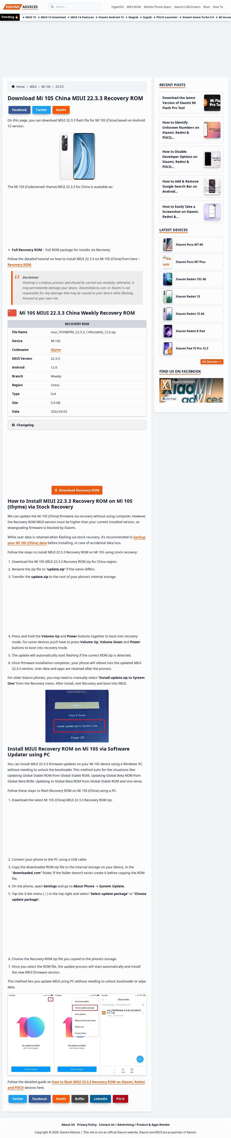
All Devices (210, 362)
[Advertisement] (115, 48)
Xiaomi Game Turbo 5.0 (198, 17)
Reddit (61, 1099)
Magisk (133, 17)
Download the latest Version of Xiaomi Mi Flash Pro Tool (179, 103)
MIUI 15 (30, 17)
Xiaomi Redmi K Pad (190, 331)
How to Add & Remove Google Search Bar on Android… (180, 186)
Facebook (39, 1099)
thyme (56, 350)
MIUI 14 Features (82, 17)
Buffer (80, 1099)
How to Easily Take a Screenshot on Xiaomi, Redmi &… (180, 211)
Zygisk (147, 17)
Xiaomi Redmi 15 (188, 296)
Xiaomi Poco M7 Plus (191, 262)
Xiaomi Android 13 (111, 17)
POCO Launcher (167, 17)
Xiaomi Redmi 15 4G (190, 314)
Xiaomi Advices (70, 1132)
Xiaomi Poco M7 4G (189, 245)
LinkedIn (100, 1099)
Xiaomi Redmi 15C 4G (191, 279)
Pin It (120, 1099)
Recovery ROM (19, 264)
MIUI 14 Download (53, 17)
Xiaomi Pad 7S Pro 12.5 (192, 348)
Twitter (17, 1099)
